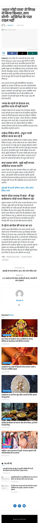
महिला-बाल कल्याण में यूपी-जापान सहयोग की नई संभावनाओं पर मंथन (19, 452)
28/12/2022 (20, 25)
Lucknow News (27, 257)
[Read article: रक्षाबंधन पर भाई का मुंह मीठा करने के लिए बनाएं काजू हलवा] (20, 384)
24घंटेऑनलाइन (22, 519)
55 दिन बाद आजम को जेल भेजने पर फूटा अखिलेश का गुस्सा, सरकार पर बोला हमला (24, 488)
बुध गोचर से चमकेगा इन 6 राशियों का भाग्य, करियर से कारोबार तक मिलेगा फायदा (17, 340)
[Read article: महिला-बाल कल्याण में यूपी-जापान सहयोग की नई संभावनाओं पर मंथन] (20, 440)
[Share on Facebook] (12, 53)
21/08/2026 (5, 455)
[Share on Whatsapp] (33, 53)
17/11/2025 (15, 492)
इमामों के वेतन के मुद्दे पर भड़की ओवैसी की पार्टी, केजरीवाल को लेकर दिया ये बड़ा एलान (18, 470)
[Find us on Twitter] (19, 505)
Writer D (10, 25)
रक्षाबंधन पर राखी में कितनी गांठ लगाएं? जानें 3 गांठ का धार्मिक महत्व (19, 368)
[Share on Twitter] (22, 53)
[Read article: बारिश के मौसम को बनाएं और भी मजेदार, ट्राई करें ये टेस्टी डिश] (20, 412)
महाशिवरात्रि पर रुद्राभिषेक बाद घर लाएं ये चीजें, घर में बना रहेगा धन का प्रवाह (24, 478)
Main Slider (7, 335)
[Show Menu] (37, 3)
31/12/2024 (7, 473)
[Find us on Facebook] (14, 505)
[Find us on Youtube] (24, 505)
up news (5, 260)
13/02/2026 (15, 481)
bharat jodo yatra (13, 257)
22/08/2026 (5, 344)
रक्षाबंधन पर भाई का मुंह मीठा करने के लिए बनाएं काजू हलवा (19, 396)
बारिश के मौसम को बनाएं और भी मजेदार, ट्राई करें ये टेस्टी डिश (19, 424)
